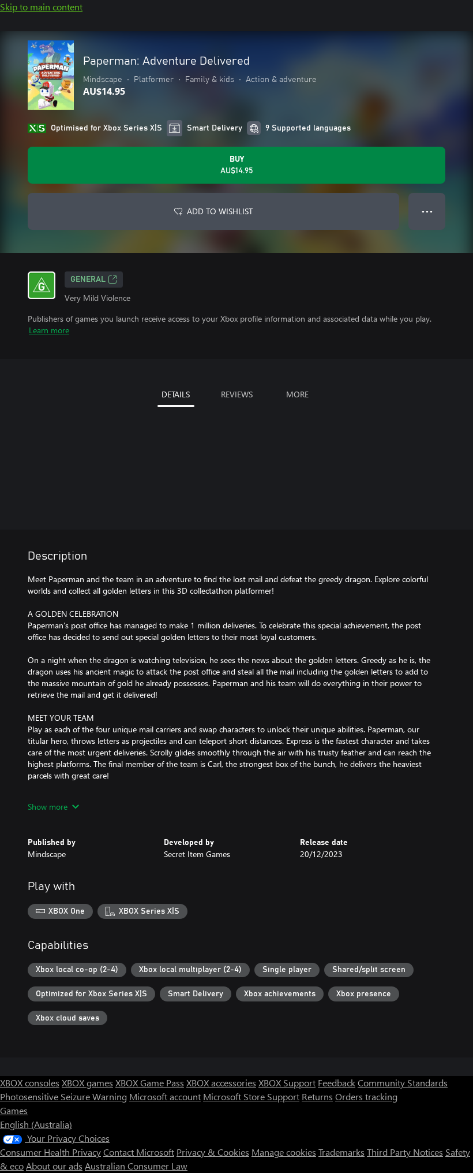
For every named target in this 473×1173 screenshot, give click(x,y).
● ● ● (427, 211)
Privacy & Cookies (213, 1152)
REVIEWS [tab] (237, 394)
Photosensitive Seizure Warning (63, 1096)
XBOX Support (287, 1083)
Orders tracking (366, 1096)
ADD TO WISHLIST (220, 211)
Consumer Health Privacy (50, 1152)
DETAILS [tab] (176, 394)
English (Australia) (36, 1124)
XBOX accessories (221, 1083)
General (88, 279)
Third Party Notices (405, 1152)
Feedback (336, 1083)
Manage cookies (283, 1152)
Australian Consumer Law (136, 1166)
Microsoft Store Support (251, 1096)
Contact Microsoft (138, 1152)
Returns (317, 1096)
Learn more (49, 330)
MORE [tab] (297, 394)
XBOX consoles (29, 1083)
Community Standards (403, 1083)
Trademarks (341, 1152)
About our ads (54, 1166)
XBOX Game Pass (149, 1083)
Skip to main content (41, 7)
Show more (47, 806)
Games (14, 1110)
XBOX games (87, 1083)
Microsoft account (165, 1096)
